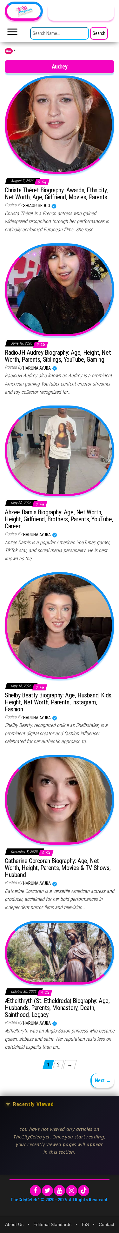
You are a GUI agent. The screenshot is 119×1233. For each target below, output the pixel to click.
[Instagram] (71, 1190)
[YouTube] (59, 1190)
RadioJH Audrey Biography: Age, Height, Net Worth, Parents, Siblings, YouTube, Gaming (58, 356)
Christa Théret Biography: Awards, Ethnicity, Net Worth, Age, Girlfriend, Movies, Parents (56, 193)
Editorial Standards (52, 1224)
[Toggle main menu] (12, 34)
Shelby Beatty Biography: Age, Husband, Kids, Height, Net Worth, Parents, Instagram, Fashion (58, 702)
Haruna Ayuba (37, 368)
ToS (85, 1224)
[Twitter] (47, 1190)
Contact (106, 1224)
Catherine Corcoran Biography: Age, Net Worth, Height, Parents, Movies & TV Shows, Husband (57, 868)
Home (8, 51)
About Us (14, 1224)
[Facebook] (35, 1190)
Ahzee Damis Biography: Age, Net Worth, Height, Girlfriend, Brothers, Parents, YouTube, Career (59, 519)
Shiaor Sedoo (37, 205)
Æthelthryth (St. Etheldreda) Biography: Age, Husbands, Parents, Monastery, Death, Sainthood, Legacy (57, 1008)
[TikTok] (83, 1190)
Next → (103, 1081)
